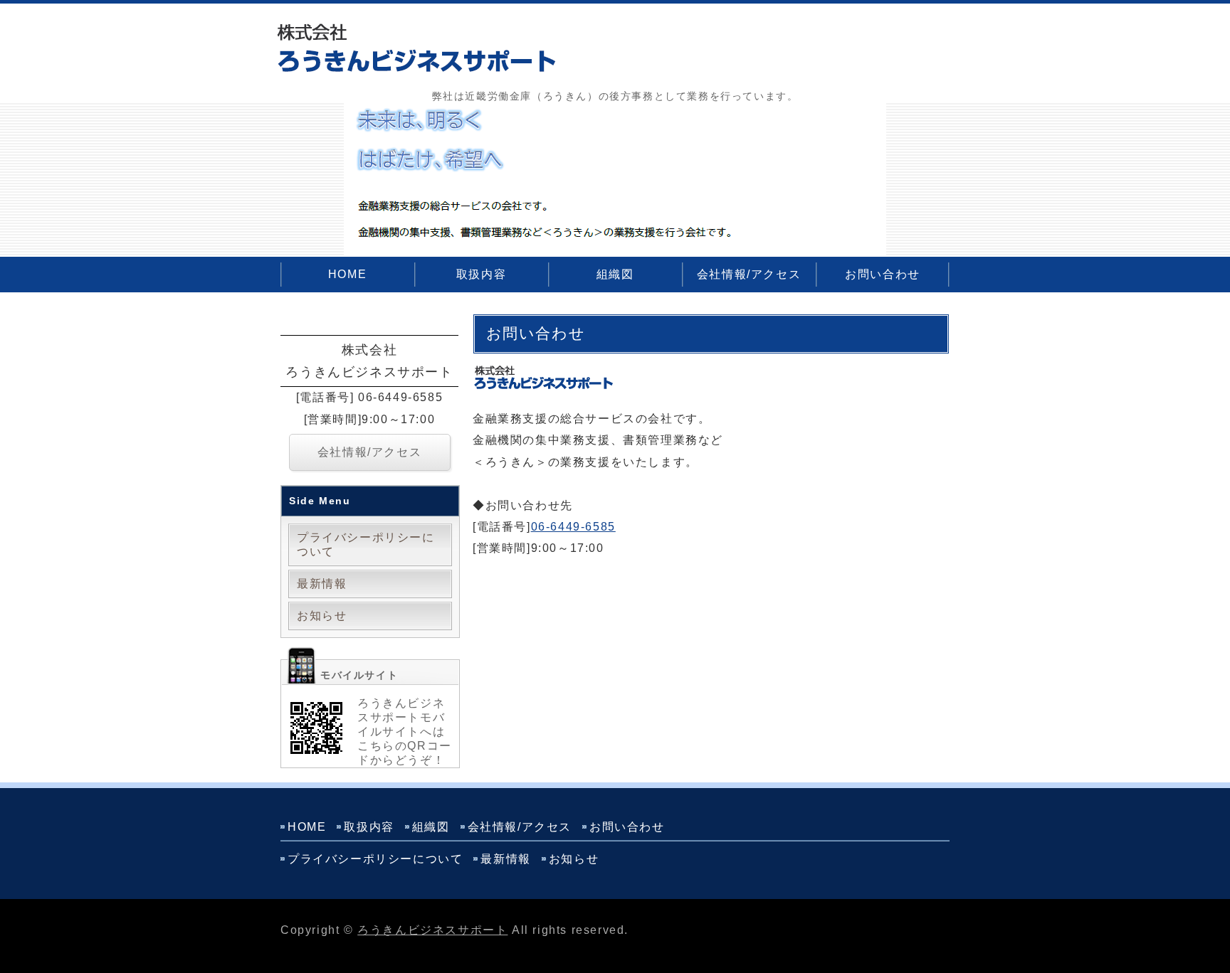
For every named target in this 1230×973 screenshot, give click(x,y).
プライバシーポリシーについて (366, 544)
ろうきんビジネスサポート (432, 930)
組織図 (615, 274)
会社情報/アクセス (749, 274)
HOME (347, 274)
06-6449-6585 (573, 527)
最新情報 (322, 584)
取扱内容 (481, 274)
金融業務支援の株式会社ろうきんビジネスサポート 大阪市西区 (415, 50)
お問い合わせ (882, 274)
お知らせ (322, 616)
